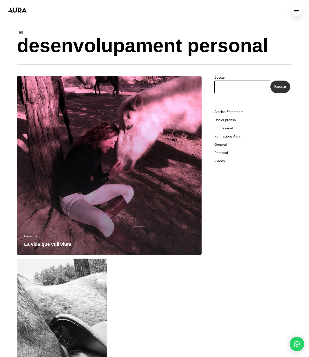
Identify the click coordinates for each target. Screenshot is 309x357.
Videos (219, 161)
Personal (31, 236)
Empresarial (223, 128)
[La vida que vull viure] (109, 165)
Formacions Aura (227, 136)
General (220, 144)
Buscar (219, 77)
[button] (297, 344)
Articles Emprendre (229, 112)
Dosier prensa (225, 120)
